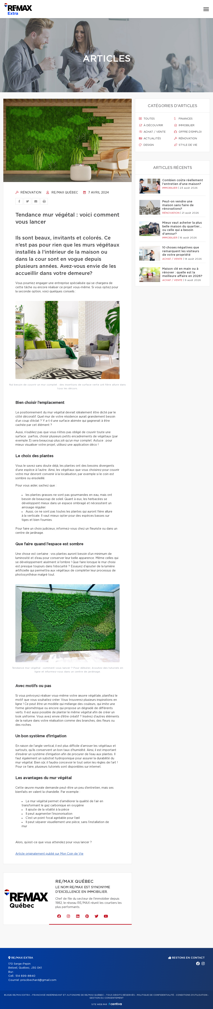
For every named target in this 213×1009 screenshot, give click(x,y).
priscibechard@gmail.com (38, 980)
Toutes (149, 118)
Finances (185, 118)
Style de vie (187, 145)
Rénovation (30, 192)
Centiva (115, 1004)
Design (148, 145)
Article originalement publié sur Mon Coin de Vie (49, 853)
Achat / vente (154, 132)
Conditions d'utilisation (191, 995)
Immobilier (186, 125)
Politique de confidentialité (155, 995)
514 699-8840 (25, 976)
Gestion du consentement (106, 998)
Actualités (152, 138)
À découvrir (153, 125)
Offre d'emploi (190, 132)
